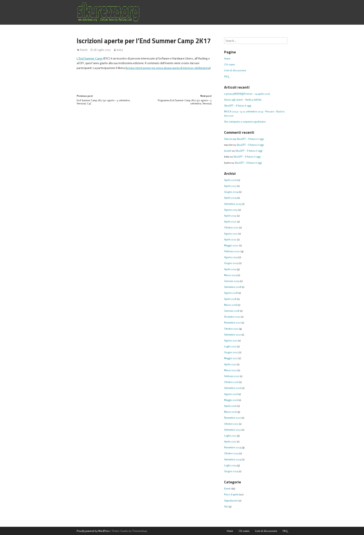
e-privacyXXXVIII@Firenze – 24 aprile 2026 (247, 93)
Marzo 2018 (230, 304)
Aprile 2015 (230, 441)
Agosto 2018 (231, 292)
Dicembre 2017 (232, 316)
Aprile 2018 (230, 299)
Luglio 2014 (230, 465)
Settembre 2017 (232, 334)
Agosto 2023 (231, 209)
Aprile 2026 (230, 180)
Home (227, 58)
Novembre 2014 (232, 447)
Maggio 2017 (231, 358)
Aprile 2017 (230, 364)
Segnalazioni (231, 500)
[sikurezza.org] (108, 12)
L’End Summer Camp (90, 58)
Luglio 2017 (230, 346)
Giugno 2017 (231, 352)
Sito (226, 506)
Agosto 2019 (231, 257)
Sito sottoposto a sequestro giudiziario (245, 121)
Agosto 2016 (231, 394)
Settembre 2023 (232, 203)
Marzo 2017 (230, 370)
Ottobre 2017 (231, 328)
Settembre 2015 (232, 429)
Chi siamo (229, 64)
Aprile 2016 (230, 405)
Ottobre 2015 (231, 423)
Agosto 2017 (230, 340)
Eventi (83, 49)
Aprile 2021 (230, 239)
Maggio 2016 (231, 400)
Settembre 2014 (232, 459)
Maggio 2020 (231, 245)
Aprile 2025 (230, 185)
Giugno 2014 (231, 471)
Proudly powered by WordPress (93, 530)
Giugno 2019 (231, 263)
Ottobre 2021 (231, 227)
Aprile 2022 (230, 221)
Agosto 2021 (231, 233)
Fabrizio (228, 138)
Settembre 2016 (232, 387)
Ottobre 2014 (231, 453)
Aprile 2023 (230, 215)
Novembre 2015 (232, 417)
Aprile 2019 (230, 269)
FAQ (226, 76)
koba (120, 49)
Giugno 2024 (231, 191)
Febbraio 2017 (231, 376)
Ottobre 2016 (231, 382)
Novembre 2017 (232, 322)
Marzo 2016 (230, 411)
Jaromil (227, 150)
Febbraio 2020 (232, 251)
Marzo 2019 (230, 275)
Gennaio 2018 (231, 310)
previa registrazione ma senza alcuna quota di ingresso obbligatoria (168, 68)
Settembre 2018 (232, 286)
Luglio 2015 (230, 435)
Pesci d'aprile (231, 494)
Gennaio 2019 (231, 281)
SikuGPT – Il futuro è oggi (237, 105)
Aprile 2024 (230, 197)
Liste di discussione (235, 70)
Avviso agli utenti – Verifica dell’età (242, 99)
